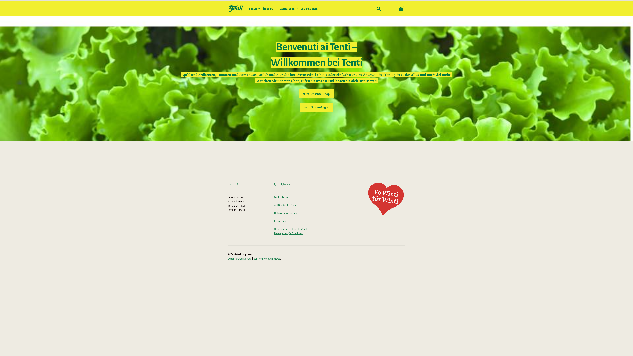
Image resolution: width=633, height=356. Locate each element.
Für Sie (253, 9)
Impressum (280, 221)
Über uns (268, 9)
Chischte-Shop (309, 9)
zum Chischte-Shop (316, 94)
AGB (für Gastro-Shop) (285, 205)
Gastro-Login (281, 197)
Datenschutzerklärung (285, 213)
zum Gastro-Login (316, 107)
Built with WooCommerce (267, 258)
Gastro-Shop (287, 9)
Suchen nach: (379, 8)
